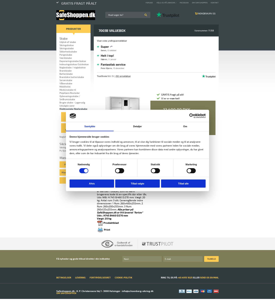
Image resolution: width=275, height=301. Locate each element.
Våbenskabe (66, 83)
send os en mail (209, 277)
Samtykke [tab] (89, 126)
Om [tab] (185, 126)
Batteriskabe (66, 73)
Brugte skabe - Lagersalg (72, 102)
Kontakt (215, 2)
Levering (80, 277)
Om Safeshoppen (200, 2)
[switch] (119, 170)
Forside (149, 2)
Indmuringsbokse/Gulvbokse (74, 64)
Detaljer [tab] (137, 126)
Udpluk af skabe (68, 42)
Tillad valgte (137, 183)
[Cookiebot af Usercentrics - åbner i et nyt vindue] (192, 115)
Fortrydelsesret (100, 277)
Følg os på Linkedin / (166, 2)
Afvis (92, 183)
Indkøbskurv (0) (206, 13)
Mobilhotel (65, 86)
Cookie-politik (123, 277)
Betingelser (63, 277)
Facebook (184, 2)
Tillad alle (183, 183)
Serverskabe (66, 80)
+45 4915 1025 (185, 277)
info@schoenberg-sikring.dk (137, 291)
